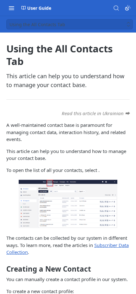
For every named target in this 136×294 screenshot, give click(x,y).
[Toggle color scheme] (128, 8)
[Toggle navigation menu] (11, 8)
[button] (68, 204)
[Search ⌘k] (116, 8)
